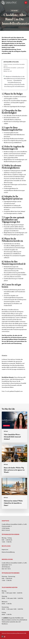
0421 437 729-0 (6, 569)
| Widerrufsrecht (20, 633)
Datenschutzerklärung (8, 552)
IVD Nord (14, 10)
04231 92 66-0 (6, 530)
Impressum (5, 549)
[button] (25, 2)
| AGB (25, 633)
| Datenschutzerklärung (12, 633)
